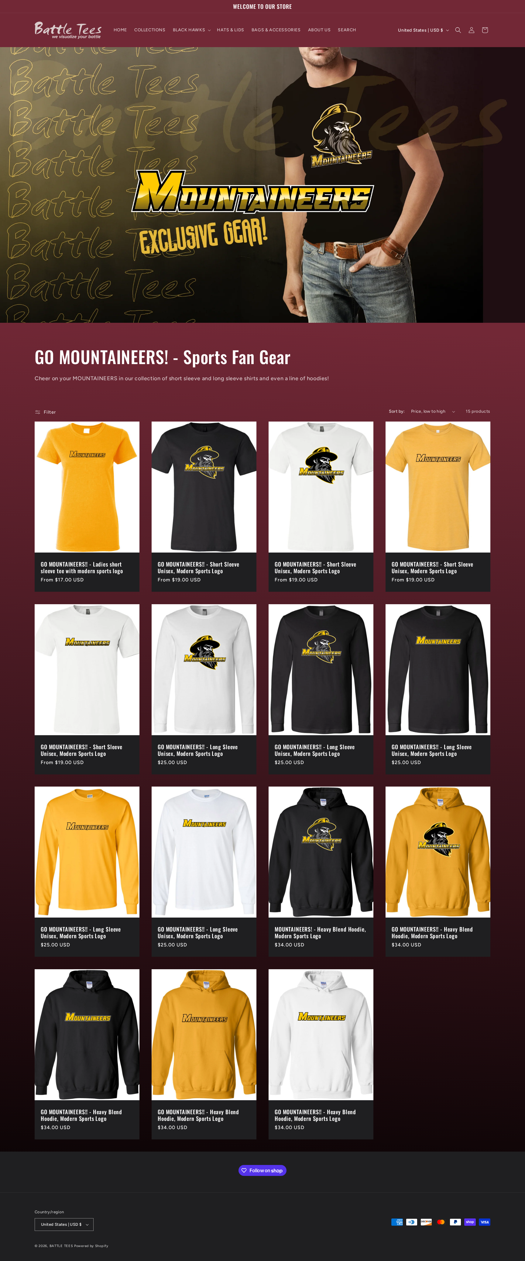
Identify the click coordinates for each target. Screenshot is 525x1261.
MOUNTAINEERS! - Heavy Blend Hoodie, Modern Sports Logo (320, 932)
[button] (191, 30)
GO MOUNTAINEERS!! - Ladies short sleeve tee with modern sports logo (82, 567)
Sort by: (397, 411)
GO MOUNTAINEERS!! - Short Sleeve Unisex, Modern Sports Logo (198, 567)
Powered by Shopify (91, 1246)
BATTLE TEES (61, 1246)
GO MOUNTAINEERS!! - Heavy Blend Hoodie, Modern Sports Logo (432, 932)
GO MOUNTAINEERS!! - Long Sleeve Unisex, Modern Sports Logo (198, 750)
